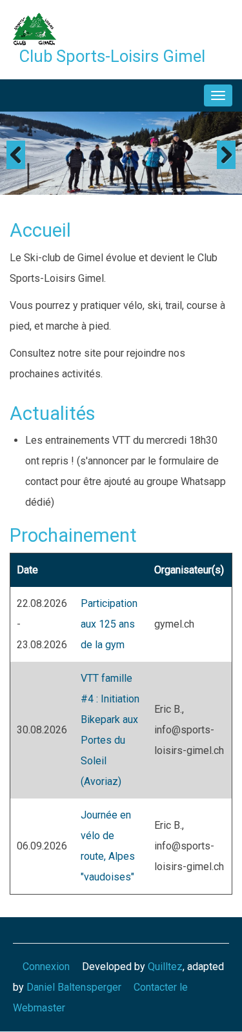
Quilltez (165, 966)
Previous (16, 155)
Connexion (46, 966)
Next (226, 155)
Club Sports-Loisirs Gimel (112, 56)
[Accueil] (34, 28)
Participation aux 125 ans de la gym (109, 624)
